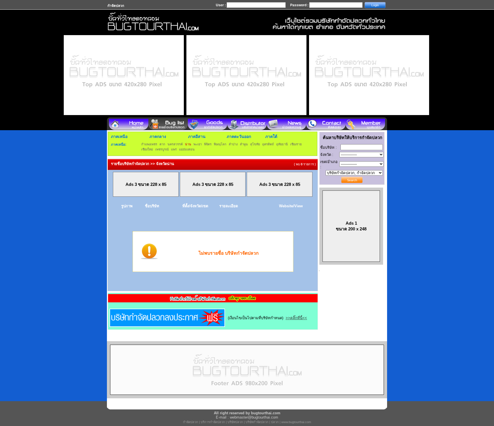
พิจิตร (208, 144)
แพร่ (174, 149)
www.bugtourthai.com (296, 422)
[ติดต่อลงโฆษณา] (247, 397)
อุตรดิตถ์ (268, 144)
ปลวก (275, 422)
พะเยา (198, 144)
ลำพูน (244, 144)
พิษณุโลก (220, 144)
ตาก (162, 144)
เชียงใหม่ (147, 149)
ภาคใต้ (271, 136)
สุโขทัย (255, 144)
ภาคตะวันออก (239, 136)
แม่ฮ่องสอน (187, 149)
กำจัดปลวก (190, 422)
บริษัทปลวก (235, 422)
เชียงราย (296, 144)
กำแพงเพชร (149, 144)
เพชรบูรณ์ (162, 149)
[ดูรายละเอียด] (213, 300)
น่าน (188, 144)
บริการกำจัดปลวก (213, 422)
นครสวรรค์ (175, 144)
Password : (299, 5)
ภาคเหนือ (119, 136)
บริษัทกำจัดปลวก (257, 422)
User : (221, 5)
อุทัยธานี (282, 144)
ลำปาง (233, 144)
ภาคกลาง (158, 136)
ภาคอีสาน (197, 136)
